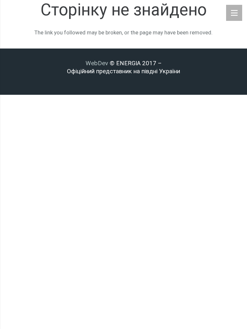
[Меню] (234, 13)
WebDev (98, 63)
